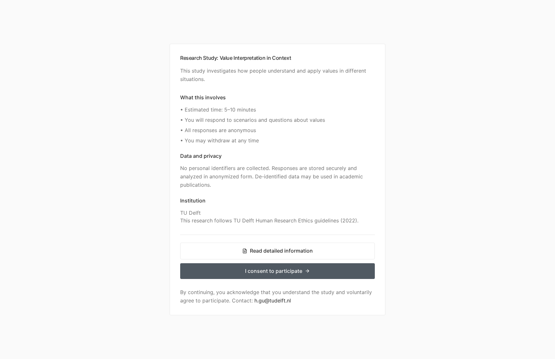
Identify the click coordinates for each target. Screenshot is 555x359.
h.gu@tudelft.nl (272, 300)
